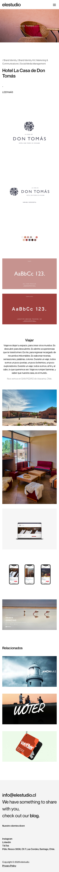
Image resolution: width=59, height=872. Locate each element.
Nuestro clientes (13, 825)
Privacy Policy (9, 865)
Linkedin (6, 842)
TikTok (5, 845)
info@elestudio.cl (19, 795)
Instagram (7, 838)
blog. (35, 815)
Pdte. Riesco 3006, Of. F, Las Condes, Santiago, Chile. (28, 849)
